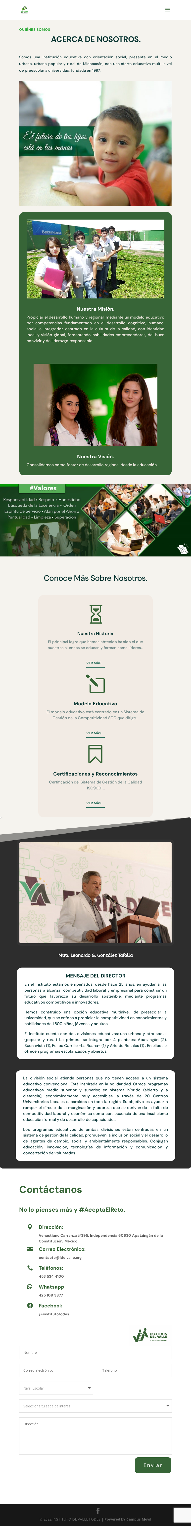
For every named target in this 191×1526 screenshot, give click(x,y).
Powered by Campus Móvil (127, 1519)
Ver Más (93, 733)
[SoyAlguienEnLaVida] (95, 204)
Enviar (153, 1465)
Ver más (93, 663)
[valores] (95, 555)
